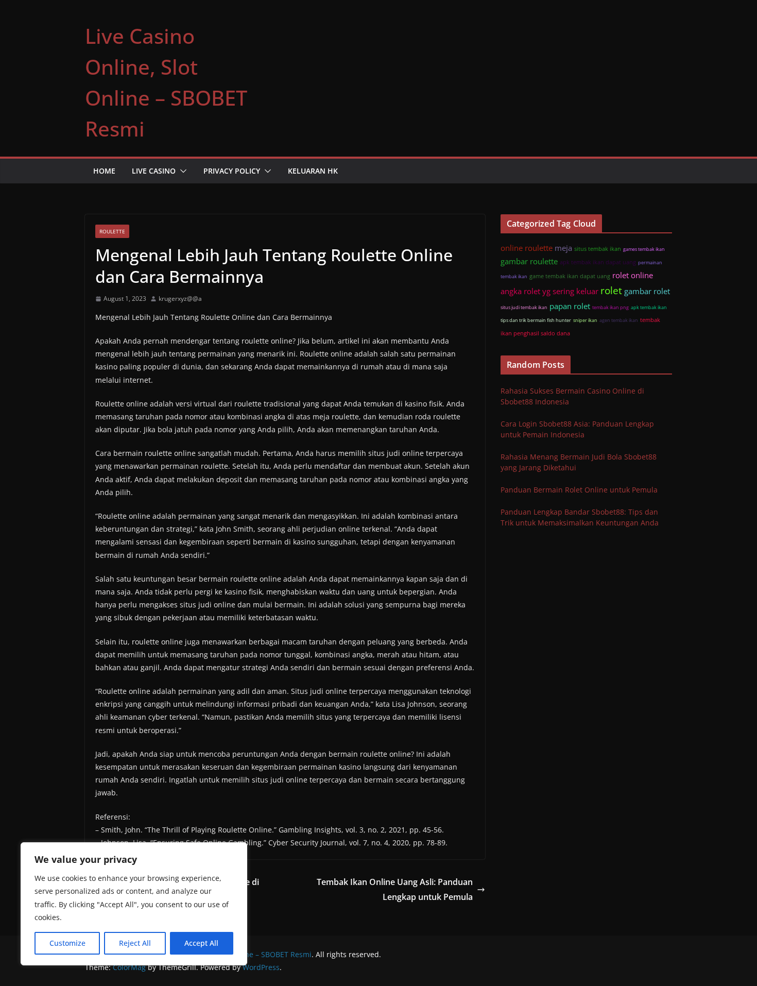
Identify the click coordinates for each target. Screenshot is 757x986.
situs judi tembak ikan (524, 307)
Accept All (201, 943)
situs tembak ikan (597, 248)
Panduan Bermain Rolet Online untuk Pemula (579, 490)
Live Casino (154, 171)
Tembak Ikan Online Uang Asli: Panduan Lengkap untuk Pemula (395, 889)
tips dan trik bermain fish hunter (536, 320)
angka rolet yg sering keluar (549, 291)
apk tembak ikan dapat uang (598, 262)
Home (104, 171)
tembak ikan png (610, 307)
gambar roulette (529, 261)
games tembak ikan (644, 249)
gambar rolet (647, 291)
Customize (67, 943)
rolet (611, 290)
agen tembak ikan (618, 320)
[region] (134, 903)
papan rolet (569, 306)
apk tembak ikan (649, 307)
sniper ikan (585, 320)
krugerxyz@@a (180, 298)
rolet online (632, 275)
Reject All (135, 943)
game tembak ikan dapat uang (569, 276)
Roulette (112, 231)
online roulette (527, 248)
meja (563, 248)
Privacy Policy (231, 171)
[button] (181, 171)
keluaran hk (313, 171)
